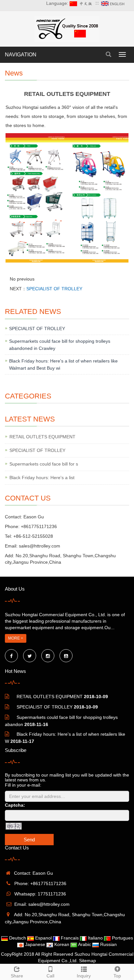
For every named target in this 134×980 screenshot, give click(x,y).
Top (117, 975)
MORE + (15, 638)
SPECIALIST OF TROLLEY (54, 288)
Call (50, 975)
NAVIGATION (20, 54)
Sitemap (87, 960)
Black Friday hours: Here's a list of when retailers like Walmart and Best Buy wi (63, 364)
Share (17, 975)
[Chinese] (82, 3)
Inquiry (84, 975)
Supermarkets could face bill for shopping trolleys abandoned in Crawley (59, 345)
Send (29, 839)
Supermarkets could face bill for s (43, 464)
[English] (113, 3)
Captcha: (15, 805)
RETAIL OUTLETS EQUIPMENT (42, 436)
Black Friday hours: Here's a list (41, 477)
